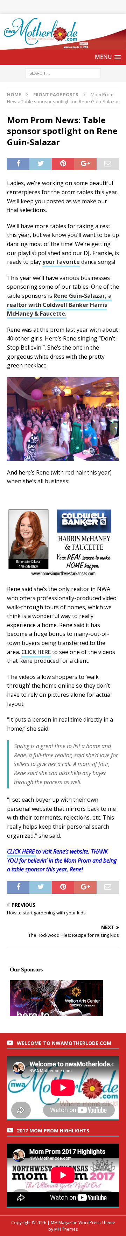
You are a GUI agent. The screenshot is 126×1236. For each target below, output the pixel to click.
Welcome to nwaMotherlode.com (64, 1043)
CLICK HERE (36, 652)
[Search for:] (63, 72)
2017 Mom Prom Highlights (53, 1130)
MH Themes (66, 1229)
